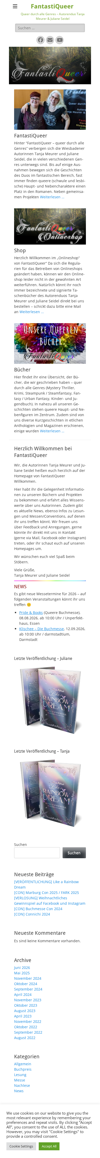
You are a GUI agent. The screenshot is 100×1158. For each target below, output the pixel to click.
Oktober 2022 (25, 1026)
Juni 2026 (22, 967)
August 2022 (24, 1037)
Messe (19, 1080)
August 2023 (24, 1010)
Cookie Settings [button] (21, 1146)
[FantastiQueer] (50, 109)
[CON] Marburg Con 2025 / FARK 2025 (46, 892)
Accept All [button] (49, 1146)
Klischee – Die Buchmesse (41, 628)
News (19, 1090)
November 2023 (27, 999)
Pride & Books (31, 612)
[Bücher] (50, 343)
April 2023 (23, 1016)
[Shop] (50, 226)
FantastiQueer (52, 6)
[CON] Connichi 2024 (32, 914)
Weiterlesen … (52, 196)
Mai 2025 (22, 972)
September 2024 (28, 989)
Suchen (20, 844)
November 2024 (27, 978)
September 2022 (28, 1032)
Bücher (22, 370)
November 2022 (27, 1021)
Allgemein (22, 1063)
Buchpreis (23, 1069)
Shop (20, 250)
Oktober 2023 (25, 1005)
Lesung (20, 1074)
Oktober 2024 (25, 983)
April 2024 (23, 994)
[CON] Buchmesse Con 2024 (38, 908)
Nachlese (22, 1085)
